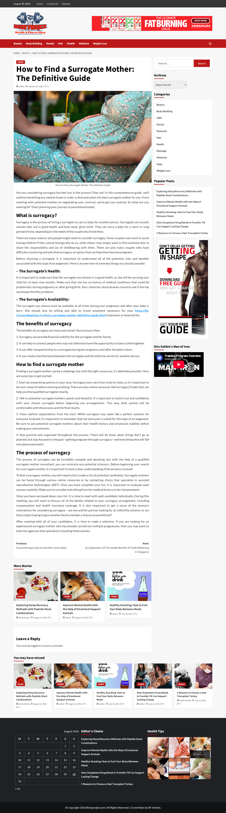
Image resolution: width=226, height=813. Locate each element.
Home (40, 3)
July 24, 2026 (127, 614)
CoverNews (137, 807)
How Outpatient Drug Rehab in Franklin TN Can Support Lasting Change (181, 224)
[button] (210, 44)
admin (21, 86)
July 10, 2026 (200, 700)
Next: (117, 548)
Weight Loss (100, 43)
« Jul (17, 788)
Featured (162, 131)
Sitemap (66, 3)
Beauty (18, 43)
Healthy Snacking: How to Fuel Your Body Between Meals (128, 607)
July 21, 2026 (154, 704)
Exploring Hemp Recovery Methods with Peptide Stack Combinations (33, 609)
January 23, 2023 (36, 86)
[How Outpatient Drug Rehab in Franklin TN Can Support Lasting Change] (153, 676)
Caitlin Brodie (185, 700)
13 (47, 760)
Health (71, 43)
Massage (161, 150)
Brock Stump (24, 617)
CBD (159, 117)
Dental (50, 43)
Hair (60, 43)
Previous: (41, 546)
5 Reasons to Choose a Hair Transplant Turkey (182, 232)
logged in (36, 645)
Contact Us (52, 3)
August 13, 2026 (81, 617)
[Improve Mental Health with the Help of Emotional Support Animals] (82, 586)
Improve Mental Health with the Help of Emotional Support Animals (82, 609)
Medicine (84, 43)
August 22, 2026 (39, 617)
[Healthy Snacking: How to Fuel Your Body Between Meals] (129, 586)
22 (65, 767)
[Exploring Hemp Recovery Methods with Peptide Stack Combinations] (36, 586)
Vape (159, 164)
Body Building (34, 43)
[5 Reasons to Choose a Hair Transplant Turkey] (193, 676)
